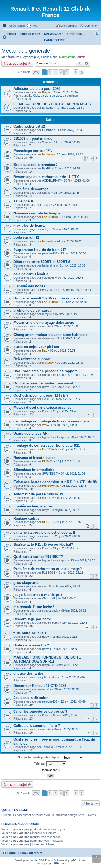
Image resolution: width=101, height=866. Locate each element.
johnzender (49, 677)
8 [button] (76, 72)
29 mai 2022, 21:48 (74, 622)
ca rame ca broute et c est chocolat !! (44, 532)
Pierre (46, 92)
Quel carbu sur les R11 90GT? (38, 557)
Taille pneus (23, 201)
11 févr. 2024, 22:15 (67, 142)
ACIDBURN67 (51, 180)
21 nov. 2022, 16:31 (72, 265)
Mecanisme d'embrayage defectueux (43, 323)
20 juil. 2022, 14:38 (65, 425)
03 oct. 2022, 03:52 (62, 350)
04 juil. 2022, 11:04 (73, 473)
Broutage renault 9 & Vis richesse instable (48, 298)
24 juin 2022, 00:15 (65, 548)
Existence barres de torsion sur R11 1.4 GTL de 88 (55, 482)
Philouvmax (50, 485)
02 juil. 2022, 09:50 (69, 497)
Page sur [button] (36, 72)
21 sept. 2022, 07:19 (84, 374)
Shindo (46, 142)
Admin (81, 57)
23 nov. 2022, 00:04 (73, 253)
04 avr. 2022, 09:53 (66, 729)
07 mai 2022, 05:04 (72, 677)
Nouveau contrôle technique (36, 213)
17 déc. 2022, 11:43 (75, 217)
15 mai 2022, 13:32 (64, 636)
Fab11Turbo (50, 217)
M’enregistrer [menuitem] (69, 25)
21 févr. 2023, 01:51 (67, 168)
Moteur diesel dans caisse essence (42, 407)
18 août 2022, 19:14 (67, 399)
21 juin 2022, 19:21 (71, 572)
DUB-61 (47, 461)
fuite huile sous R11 (29, 633)
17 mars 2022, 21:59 (70, 107)
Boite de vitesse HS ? (31, 645)
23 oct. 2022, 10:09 (66, 326)
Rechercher (79, 63)
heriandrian (49, 265)
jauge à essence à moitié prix (37, 595)
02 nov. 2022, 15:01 (68, 314)
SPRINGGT (50, 473)
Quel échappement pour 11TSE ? (40, 395)
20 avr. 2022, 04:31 (66, 689)
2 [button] (50, 72)
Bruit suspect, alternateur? (35, 165)
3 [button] (55, 72)
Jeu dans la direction (30, 698)
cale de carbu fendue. (31, 274)
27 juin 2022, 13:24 (68, 522)
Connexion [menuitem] (91, 25)
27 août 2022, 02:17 (67, 386)
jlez (44, 350)
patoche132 (49, 253)
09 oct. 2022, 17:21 (68, 338)
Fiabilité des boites (29, 286)
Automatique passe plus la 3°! (38, 494)
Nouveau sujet (15, 63)
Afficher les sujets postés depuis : (39, 757)
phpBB (38, 860)
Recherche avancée (86, 63)
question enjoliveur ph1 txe (36, 347)
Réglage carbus (26, 518)
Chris (45, 598)
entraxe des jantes (28, 673)
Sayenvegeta (30, 57)
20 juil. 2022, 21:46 (65, 411)
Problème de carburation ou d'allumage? (47, 569)
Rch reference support (31, 359)
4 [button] (61, 72)
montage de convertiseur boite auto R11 (46, 446)
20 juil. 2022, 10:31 (83, 437)
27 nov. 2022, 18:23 (65, 229)
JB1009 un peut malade (32, 139)
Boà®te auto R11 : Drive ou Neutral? (43, 545)
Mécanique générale (25, 51)
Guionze (47, 130)
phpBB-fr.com (57, 863)
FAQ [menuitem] (34, 25)
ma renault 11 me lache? (33, 607)
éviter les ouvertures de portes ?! (40, 712)
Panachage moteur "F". (32, 151)
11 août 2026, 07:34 (69, 130)
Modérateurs (67, 57)
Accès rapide (16, 25)
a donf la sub (49, 57)
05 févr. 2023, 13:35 (67, 192)
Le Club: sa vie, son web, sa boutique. (54, 95)
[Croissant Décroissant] (50, 770)
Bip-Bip (46, 168)
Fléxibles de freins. (29, 225)
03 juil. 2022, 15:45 (74, 485)
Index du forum (31, 852)
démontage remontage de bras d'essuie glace (51, 421)
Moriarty (48, 154)
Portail (11, 33)
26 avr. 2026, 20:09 (65, 92)
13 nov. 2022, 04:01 (75, 302)
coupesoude (50, 610)
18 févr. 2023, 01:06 (77, 180)
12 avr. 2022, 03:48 (73, 701)
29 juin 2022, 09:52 (66, 510)
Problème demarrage (30, 189)
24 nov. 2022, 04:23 (69, 241)
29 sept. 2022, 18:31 (70, 362)
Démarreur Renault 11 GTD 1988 (39, 686)
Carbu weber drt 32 (29, 126)
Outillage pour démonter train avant (43, 383)
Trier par (40, 763)
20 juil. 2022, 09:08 (74, 449)
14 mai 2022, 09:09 (64, 648)
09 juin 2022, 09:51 (64, 598)
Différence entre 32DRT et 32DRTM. (42, 262)
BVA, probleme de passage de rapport (45, 371)
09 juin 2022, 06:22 (73, 610)
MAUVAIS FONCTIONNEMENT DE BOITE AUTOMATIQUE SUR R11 (47, 659)
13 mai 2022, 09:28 (66, 665)
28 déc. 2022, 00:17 (66, 204)
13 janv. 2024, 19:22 (70, 154)
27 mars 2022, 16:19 (67, 747)
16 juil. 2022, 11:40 (68, 461)
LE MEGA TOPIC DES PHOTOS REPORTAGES (52, 104)
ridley (45, 229)
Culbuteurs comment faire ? (36, 726)
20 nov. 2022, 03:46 (70, 277)
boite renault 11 (26, 238)
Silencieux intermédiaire (33, 470)
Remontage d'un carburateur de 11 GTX (46, 177)
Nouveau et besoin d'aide (34, 458)
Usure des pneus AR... (32, 433)
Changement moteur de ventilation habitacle (50, 335)
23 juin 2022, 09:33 (83, 560)
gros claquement (27, 583)
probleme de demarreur (33, 310)
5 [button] (67, 72)
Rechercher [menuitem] (96, 34)
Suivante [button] (81, 72)
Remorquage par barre (32, 619)
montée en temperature (32, 506)
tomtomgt (48, 107)
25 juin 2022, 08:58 (67, 536)
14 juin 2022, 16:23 (67, 586)
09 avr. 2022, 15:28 (65, 715)
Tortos (46, 747)
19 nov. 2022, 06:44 (78, 289)
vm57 (46, 425)
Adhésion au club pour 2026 (36, 89)
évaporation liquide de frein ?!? (39, 250)
